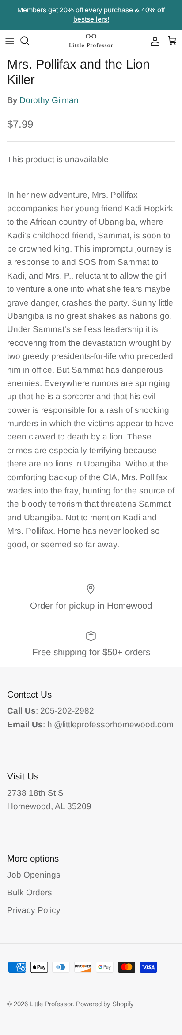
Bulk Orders (29, 892)
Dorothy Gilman (49, 100)
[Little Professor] (91, 40)
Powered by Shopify (105, 1004)
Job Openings (34, 874)
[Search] (29, 40)
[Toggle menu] (9, 40)
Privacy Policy (34, 910)
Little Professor (51, 1004)
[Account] (153, 40)
